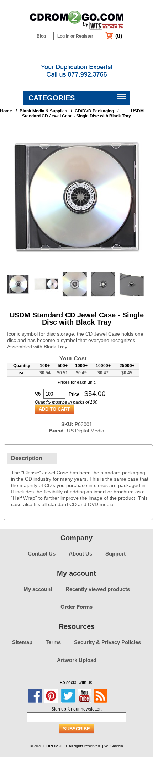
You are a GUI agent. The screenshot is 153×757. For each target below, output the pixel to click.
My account (37, 589)
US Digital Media (85, 430)
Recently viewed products (97, 589)
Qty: (38, 393)
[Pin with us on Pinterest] (51, 696)
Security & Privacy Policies (107, 642)
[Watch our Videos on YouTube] (84, 696)
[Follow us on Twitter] (68, 696)
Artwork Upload (76, 660)
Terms (53, 642)
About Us (80, 554)
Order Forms (76, 607)
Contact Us (42, 554)
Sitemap (22, 642)
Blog (41, 36)
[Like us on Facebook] (35, 696)
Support (115, 554)
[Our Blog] (100, 696)
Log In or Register (75, 36)
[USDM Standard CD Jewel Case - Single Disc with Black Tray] (76, 266)
